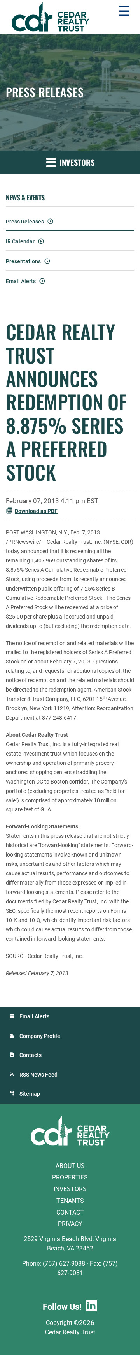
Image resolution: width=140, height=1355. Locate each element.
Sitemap (29, 1094)
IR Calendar (20, 241)
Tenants (70, 1200)
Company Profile (39, 1036)
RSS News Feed (38, 1074)
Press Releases (25, 221)
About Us (70, 1165)
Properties (70, 1177)
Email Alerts (21, 281)
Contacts (30, 1055)
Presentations (23, 261)
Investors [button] (76, 162)
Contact (70, 1212)
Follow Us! (62, 1307)
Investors (70, 1189)
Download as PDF (36, 511)
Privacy (70, 1223)
